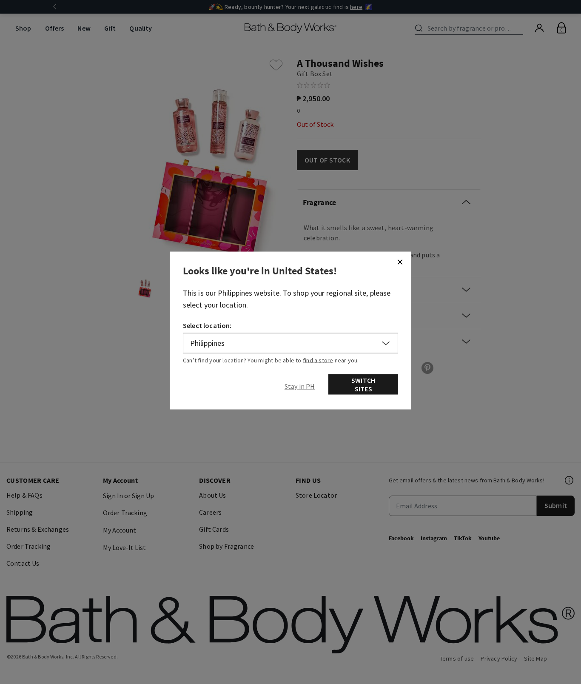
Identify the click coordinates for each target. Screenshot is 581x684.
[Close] (400, 261)
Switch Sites (363, 384)
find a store (318, 360)
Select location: (207, 325)
